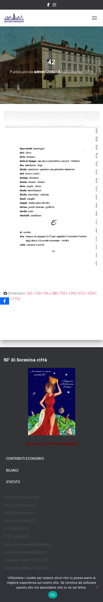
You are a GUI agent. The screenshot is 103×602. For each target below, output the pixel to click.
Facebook (48, 5)
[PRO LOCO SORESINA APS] (16, 18)
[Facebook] (4, 301)
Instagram (54, 5)
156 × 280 (50, 293)
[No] (97, 586)
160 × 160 (33, 293)
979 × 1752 (12, 299)
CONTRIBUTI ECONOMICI (25, 459)
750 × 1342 (68, 293)
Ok (53, 595)
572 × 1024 (86, 293)
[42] (51, 197)
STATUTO (13, 482)
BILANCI (12, 470)
